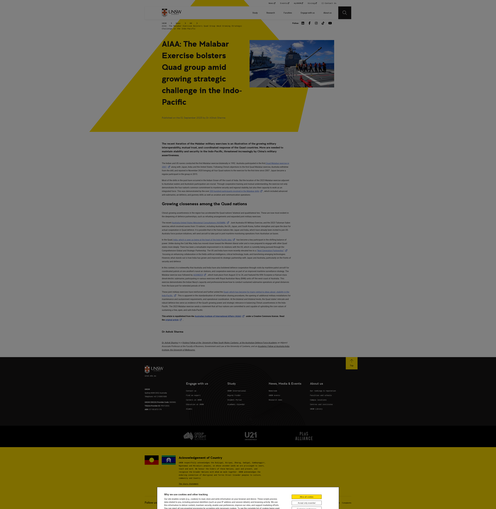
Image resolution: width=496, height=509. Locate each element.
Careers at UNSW (194, 400)
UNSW (164, 23)
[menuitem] (255, 12)
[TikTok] (323, 23)
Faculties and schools (321, 395)
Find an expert (193, 395)
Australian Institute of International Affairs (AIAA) (220, 316)
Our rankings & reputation (323, 391)
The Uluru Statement (188, 484)
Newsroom (273, 391)
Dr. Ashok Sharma (170, 342)
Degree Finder (234, 395)
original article (174, 319)
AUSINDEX (200, 274)
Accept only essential (306, 503)
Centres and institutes (321, 404)
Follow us (151, 502)
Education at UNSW (195, 404)
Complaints (346, 503)
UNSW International (236, 391)
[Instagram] (316, 23)
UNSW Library (316, 409)
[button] (352, 363)
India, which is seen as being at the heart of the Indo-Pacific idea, (204, 239)
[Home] (171, 13)
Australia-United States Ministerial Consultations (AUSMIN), (201, 222)
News (178, 23)
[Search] (344, 12)
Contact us (191, 391)
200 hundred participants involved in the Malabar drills (236, 191)
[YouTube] (329, 23)
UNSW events (274, 395)
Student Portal (234, 400)
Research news (275, 400)
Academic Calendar (236, 404)
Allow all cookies (306, 497)
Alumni (189, 409)
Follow (295, 23)
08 (191, 23)
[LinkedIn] (303, 23)
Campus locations (318, 400)
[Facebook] (309, 23)
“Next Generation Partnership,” (272, 250)
